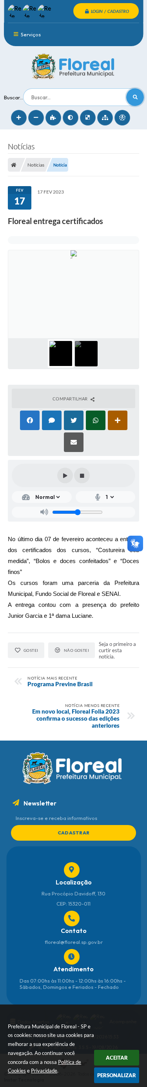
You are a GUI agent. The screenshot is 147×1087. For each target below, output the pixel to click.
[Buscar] (135, 97)
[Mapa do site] (105, 118)
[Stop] (82, 475)
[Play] (65, 475)
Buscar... (13, 97)
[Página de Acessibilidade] (122, 118)
